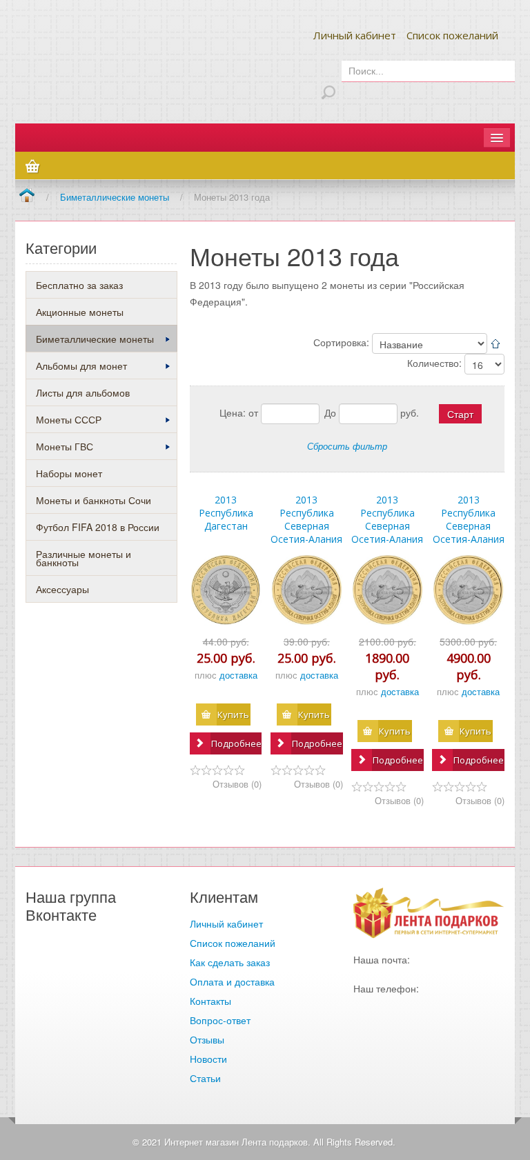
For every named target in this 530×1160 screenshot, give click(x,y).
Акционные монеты (80, 312)
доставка (238, 674)
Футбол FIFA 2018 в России (97, 527)
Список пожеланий (452, 35)
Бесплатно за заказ (79, 285)
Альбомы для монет (81, 365)
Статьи (205, 1078)
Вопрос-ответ (220, 1020)
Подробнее (236, 743)
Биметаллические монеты (95, 339)
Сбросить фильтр (347, 445)
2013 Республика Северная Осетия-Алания (306, 519)
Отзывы (207, 1039)
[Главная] (26, 196)
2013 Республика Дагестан (226, 512)
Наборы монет (69, 473)
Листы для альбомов (83, 392)
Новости (208, 1059)
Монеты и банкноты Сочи (93, 500)
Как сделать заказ (230, 962)
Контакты (210, 1001)
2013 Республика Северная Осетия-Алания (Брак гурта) (387, 526)
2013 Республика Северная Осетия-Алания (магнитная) (468, 526)
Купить (233, 714)
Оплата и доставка (232, 981)
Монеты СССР (68, 419)
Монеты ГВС (64, 446)
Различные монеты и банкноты (83, 558)
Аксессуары (62, 589)
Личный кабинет (354, 35)
